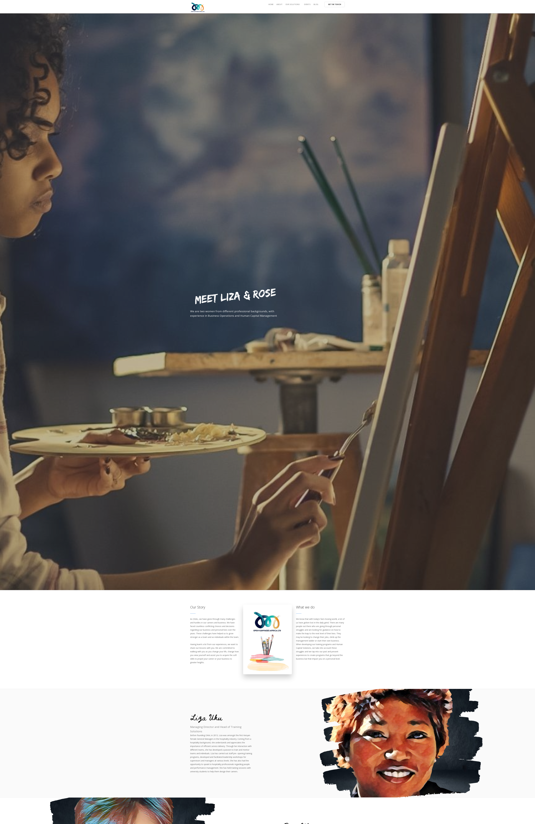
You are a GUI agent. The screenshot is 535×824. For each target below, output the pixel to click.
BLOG (316, 4)
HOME (270, 4)
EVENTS (307, 4)
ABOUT (279, 4)
